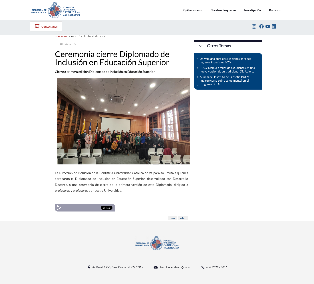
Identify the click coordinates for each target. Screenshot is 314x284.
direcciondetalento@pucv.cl (175, 267)
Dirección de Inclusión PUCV (91, 36)
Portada (72, 36)
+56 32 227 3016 (216, 267)
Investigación (252, 10)
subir (173, 218)
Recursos (275, 10)
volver (183, 218)
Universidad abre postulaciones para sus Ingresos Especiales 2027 (225, 60)
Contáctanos (49, 26)
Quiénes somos (192, 10)
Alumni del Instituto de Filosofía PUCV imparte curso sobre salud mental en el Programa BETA (224, 80)
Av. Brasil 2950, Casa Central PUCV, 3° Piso (118, 267)
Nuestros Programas (223, 10)
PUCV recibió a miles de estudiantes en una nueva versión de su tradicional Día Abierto (227, 69)
